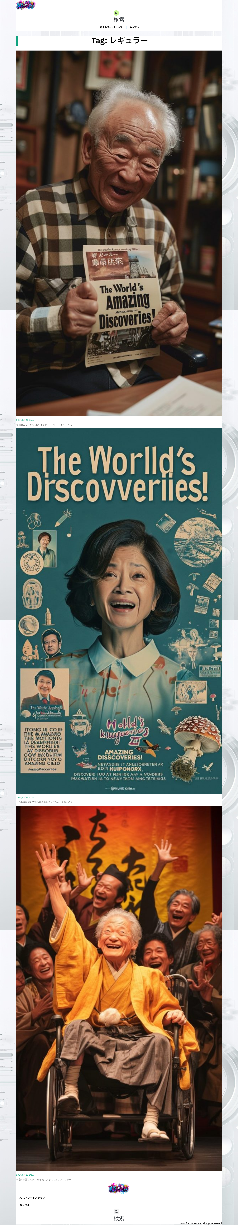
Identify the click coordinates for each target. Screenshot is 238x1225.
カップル (134, 27)
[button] (119, 17)
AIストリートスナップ (111, 27)
